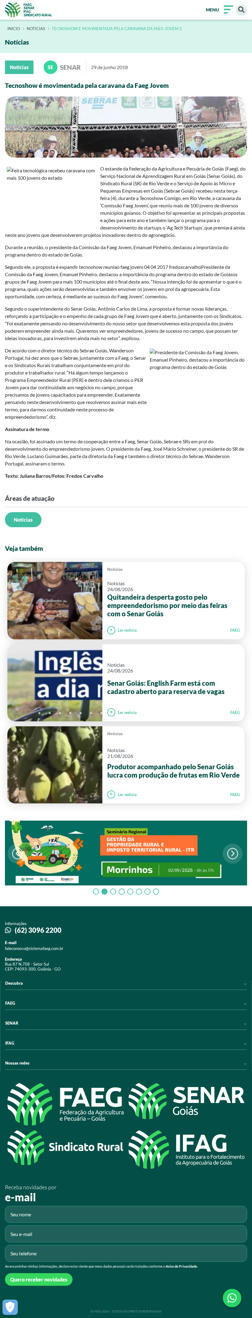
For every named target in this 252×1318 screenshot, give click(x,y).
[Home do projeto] (28, 10)
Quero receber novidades (38, 1279)
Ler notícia (127, 630)
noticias (36, 29)
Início (13, 29)
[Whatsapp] (232, 1298)
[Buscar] (241, 10)
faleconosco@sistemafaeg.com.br (34, 948)
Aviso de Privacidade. (182, 1266)
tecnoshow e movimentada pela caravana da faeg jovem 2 (117, 29)
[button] (232, 854)
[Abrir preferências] (10, 1307)
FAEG (235, 630)
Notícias (23, 520)
